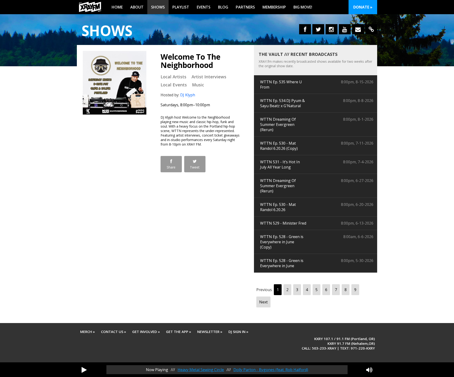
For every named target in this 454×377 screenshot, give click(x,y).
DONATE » (362, 7)
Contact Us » (113, 331)
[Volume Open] (369, 369)
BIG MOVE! (302, 7)
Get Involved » (146, 331)
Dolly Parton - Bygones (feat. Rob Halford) (270, 369)
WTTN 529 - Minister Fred (283, 223)
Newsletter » (209, 331)
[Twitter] (318, 29)
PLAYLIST (180, 7)
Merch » (87, 331)
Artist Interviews (209, 77)
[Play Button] (84, 369)
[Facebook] (305, 29)
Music (198, 85)
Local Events (174, 85)
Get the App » (178, 331)
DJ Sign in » (238, 331)
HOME (117, 7)
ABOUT (137, 7)
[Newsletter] (358, 29)
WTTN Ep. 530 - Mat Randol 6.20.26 (278, 207)
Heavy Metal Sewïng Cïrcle (201, 369)
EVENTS (203, 7)
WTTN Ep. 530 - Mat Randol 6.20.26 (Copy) (279, 146)
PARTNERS (245, 7)
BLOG (223, 7)
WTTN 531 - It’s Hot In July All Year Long (280, 164)
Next (263, 302)
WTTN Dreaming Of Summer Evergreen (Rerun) (278, 124)
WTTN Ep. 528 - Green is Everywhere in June (281, 263)
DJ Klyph (187, 95)
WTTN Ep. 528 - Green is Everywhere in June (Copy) (281, 242)
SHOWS (158, 7)
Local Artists (173, 77)
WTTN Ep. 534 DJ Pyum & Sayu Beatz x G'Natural (282, 103)
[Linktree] (371, 29)
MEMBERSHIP (274, 7)
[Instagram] (331, 29)
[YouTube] (345, 29)
